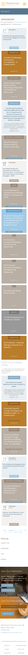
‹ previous (11, 530)
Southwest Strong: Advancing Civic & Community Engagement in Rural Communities (14, 37)
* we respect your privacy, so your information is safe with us (13, 608)
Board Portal (21, 653)
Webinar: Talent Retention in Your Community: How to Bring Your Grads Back (13, 514)
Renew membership (8, 590)
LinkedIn (6, 636)
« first (4, 530)
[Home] (10, 6)
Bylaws (7, 649)
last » (20, 532)
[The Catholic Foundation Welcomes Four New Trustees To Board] (14, 388)
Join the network (7, 585)
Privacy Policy (21, 649)
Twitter (4, 636)
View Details (14, 47)
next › (16, 532)
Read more (5, 373)
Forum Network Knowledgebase (19, 22)
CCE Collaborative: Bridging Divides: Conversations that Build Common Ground (14, 466)
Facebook (1, 636)
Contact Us (7, 645)
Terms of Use (7, 653)
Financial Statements (21, 645)
